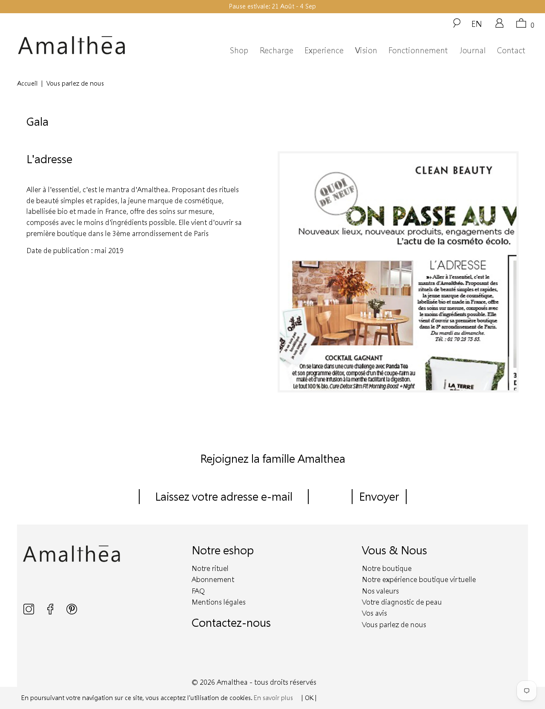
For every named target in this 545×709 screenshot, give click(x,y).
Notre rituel (210, 568)
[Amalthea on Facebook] (51, 612)
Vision (366, 50)
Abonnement (213, 579)
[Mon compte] (499, 26)
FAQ (198, 590)
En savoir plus (273, 698)
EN (476, 23)
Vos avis (374, 612)
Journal (472, 50)
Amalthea (232, 681)
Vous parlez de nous (394, 624)
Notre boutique (387, 568)
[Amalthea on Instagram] (29, 612)
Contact (511, 50)
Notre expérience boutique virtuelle (419, 579)
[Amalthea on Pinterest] (71, 612)
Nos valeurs (380, 590)
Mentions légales (219, 601)
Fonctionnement (418, 50)
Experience (324, 50)
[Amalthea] (84, 45)
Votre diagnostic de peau (402, 601)
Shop (239, 50)
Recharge (276, 50)
